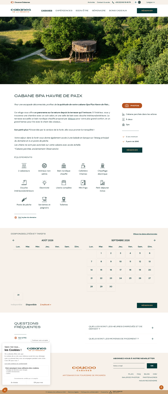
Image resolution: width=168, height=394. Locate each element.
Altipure (71, 118)
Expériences (64, 10)
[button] (150, 2)
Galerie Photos (130, 377)
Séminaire (99, 10)
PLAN (130, 374)
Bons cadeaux (118, 10)
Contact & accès (103, 2)
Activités (91, 2)
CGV (155, 374)
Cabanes (46, 10)
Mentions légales (73, 392)
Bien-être (82, 10)
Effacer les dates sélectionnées (145, 234)
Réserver (147, 10)
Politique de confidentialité (90, 392)
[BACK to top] (161, 387)
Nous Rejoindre (148, 381)
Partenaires (150, 377)
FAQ (139, 374)
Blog (146, 374)
